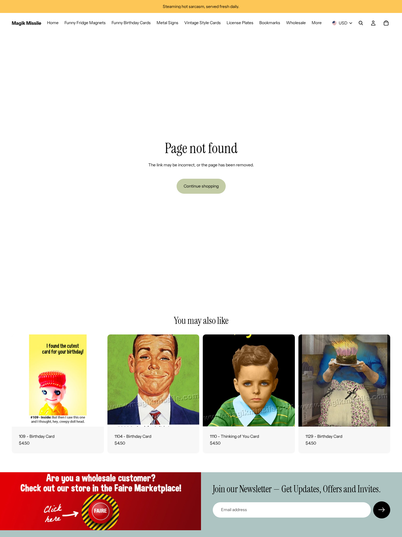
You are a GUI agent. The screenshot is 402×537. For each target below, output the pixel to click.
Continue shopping (201, 186)
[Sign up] (381, 509)
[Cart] (386, 22)
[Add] (94, 417)
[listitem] (317, 23)
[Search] (360, 22)
